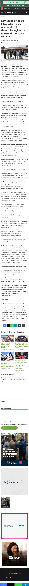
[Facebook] (4, 325)
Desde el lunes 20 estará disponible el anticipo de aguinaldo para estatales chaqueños (21, 364)
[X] (8, 325)
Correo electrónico (6, 408)
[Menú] (2, 13)
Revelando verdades (15, 573)
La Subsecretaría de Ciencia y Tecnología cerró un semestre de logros (21, 345)
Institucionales (9, 17)
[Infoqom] (10, 12)
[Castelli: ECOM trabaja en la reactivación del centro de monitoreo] (7, 356)
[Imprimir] (23, 325)
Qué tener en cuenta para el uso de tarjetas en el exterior (7, 345)
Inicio (3, 17)
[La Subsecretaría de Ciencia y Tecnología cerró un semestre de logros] (21, 338)
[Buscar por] (27, 13)
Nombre (3, 401)
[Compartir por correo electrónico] (19, 325)
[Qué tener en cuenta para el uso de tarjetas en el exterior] (7, 338)
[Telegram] (15, 325)
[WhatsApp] (12, 325)
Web (2, 415)
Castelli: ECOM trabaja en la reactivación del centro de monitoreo (7, 364)
